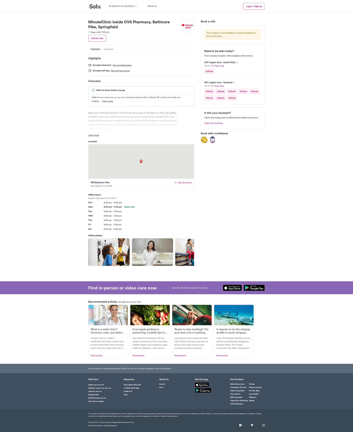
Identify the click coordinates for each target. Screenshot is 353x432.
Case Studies (254, 394)
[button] (109, 252)
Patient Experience (237, 384)
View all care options (96, 401)
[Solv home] (95, 6)
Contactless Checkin (238, 387)
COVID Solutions (236, 404)
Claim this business (213, 123)
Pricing (251, 384)
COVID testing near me (97, 398)
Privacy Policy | (93, 422)
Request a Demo (255, 387)
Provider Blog (254, 390)
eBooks (252, 400)
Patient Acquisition (237, 390)
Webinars (252, 397)
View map (219, 65)
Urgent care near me (96, 385)
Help (125, 394)
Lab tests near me (95, 391)
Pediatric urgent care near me (99, 388)
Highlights (95, 49)
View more (107, 101)
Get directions (185, 182)
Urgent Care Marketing (239, 400)
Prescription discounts (132, 385)
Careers (162, 384)
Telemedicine (235, 394)
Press (161, 387)
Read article (96, 355)
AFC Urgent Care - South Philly (219, 62)
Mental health (93, 394)
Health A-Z (128, 391)
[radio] (209, 71)
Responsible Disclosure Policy (123, 422)
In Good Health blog (131, 388)
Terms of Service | (106, 422)
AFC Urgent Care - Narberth (218, 82)
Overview (108, 49)
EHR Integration (236, 397)
